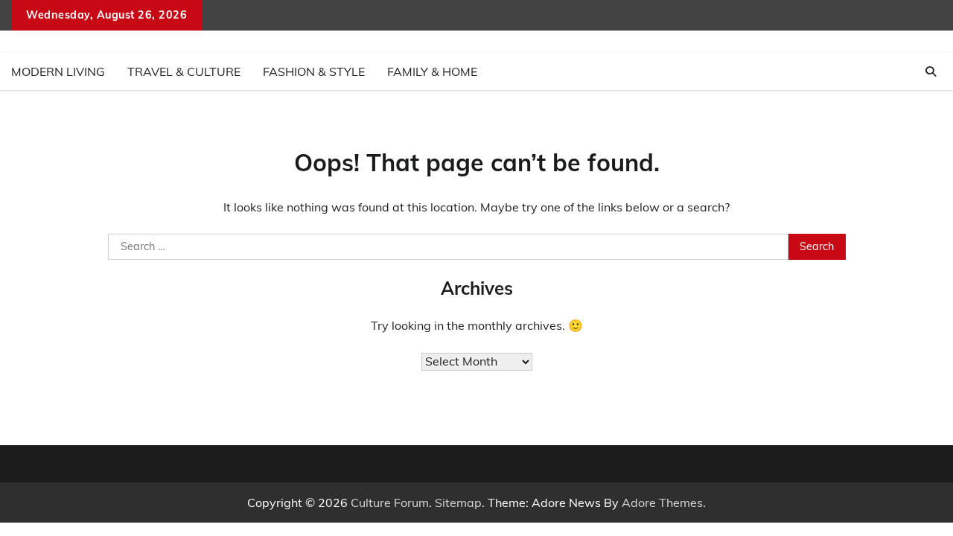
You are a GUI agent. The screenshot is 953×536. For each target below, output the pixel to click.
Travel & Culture (183, 71)
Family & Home (432, 71)
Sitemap (458, 502)
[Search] (930, 71)
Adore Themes (662, 502)
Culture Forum (390, 502)
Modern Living (58, 71)
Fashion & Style (314, 71)
